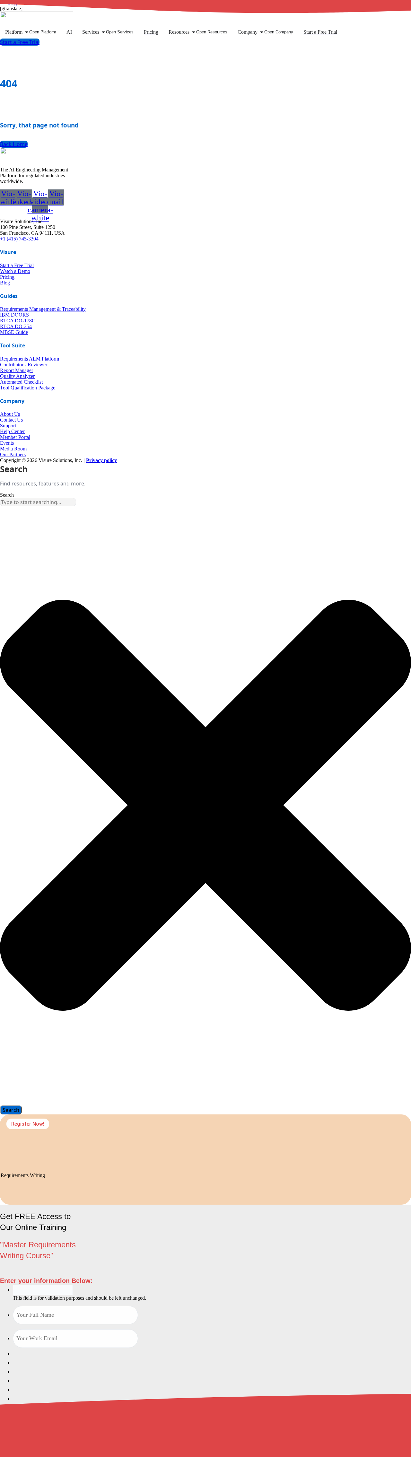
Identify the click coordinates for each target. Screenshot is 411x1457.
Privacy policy (101, 460)
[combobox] (38, 502)
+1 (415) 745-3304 (19, 238)
